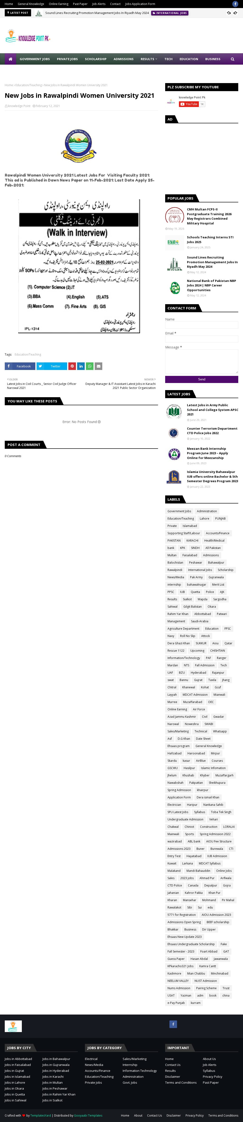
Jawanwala (221, 959)
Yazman (186, 995)
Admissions (211, 555)
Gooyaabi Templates (88, 1115)
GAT (226, 951)
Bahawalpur (216, 563)
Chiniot (189, 827)
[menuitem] (10, 59)
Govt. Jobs (130, 1082)
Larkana (187, 863)
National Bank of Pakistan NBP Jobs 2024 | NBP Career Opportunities (211, 285)
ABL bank (194, 841)
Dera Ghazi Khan (179, 643)
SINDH (195, 548)
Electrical (91, 1059)
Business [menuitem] (212, 59)
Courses (217, 761)
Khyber (205, 775)
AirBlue (201, 761)
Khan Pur (214, 893)
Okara (212, 607)
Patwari (222, 614)
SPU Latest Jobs (178, 812)
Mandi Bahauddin (198, 871)
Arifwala (225, 878)
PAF (208, 658)
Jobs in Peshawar (54, 1088)
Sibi (189, 907)
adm (200, 995)
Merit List (218, 585)
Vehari (213, 819)
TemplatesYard (40, 1115)
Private (172, 526)
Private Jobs (93, 1082)
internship (174, 585)
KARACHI (192, 541)
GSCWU (173, 768)
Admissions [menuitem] (124, 59)
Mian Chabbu (196, 973)
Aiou (215, 643)
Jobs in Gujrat (14, 1071)
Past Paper (80, 4)
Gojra (227, 885)
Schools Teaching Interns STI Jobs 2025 (210, 239)
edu (210, 907)
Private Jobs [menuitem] (67, 59)
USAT (171, 995)
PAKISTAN (174, 541)
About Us (209, 1059)
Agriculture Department (183, 629)
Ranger (221, 658)
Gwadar (218, 717)
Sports (189, 834)
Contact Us (173, 1065)
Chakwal (173, 827)
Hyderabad (198, 673)
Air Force (199, 709)
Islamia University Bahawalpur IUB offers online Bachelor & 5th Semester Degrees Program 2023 (212, 476)
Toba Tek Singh (221, 812)
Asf (170, 739)
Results (172, 599)
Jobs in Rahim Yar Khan (58, 1094)
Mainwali (173, 834)
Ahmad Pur (207, 878)
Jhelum (172, 775)
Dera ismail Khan (208, 797)
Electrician (174, 805)
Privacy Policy (212, 1076)
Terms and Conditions (181, 1082)
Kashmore (174, 973)
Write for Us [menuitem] (19, 70)
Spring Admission (179, 790)
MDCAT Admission (195, 695)
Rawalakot (174, 907)
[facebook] (235, 4)
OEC (211, 702)
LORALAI (229, 827)
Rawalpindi (175, 570)
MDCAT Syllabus (209, 863)
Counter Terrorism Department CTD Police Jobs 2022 (212, 430)
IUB (182, 592)
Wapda (202, 599)
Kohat (205, 687)
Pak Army (196, 577)
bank (171, 548)
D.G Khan (184, 739)
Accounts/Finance (217, 533)
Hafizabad (175, 753)
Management (176, 621)
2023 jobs (187, 878)
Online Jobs (224, 871)
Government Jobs (179, 511)
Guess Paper (176, 959)
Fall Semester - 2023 (181, 951)
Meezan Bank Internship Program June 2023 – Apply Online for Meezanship (207, 453)
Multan (172, 555)
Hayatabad (194, 856)
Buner (200, 849)
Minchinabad (219, 973)
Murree (172, 702)
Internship (130, 1065)
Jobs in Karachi (53, 1076)
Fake (224, 944)
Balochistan (175, 563)
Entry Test (174, 856)
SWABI (209, 724)
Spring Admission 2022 (215, 834)
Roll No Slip (187, 636)
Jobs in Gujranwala (56, 1065)
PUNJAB (220, 518)
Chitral (172, 687)
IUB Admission (217, 856)
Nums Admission (179, 988)
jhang (225, 680)
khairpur (202, 790)
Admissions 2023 (179, 849)
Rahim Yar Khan (178, 614)
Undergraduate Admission (185, 819)
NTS (186, 665)
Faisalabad (189, 555)
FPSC (227, 629)
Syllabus (199, 812)
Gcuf (218, 687)
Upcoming (197, 651)
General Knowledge (31, 4)
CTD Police (175, 885)
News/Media (176, 577)
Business (190, 929)
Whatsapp (220, 731)
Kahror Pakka (194, 893)
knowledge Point (19, 106)
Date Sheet (203, 739)
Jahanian (173, 893)
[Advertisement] (201, 157)
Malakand (174, 871)
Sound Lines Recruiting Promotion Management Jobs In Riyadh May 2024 (97, 13)
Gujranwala (216, 577)
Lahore (204, 518)
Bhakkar (173, 929)
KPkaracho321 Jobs (180, 966)
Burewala (216, 849)
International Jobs (200, 570)
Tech (223, 665)
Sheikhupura (217, 783)
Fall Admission (205, 665)
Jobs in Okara (14, 1088)
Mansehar (189, 900)
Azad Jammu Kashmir (182, 717)
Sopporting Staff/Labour (184, 533)
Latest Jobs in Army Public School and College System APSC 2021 (212, 409)
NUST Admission (206, 981)
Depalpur (210, 885)
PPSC (171, 592)
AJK (222, 592)
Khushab (188, 775)
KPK (182, 548)
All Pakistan (213, 548)
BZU (182, 673)
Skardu (172, 761)
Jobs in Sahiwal (15, 1100)
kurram (196, 1003)
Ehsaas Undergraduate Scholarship (191, 944)
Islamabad (190, 526)
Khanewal (188, 687)
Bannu (184, 680)
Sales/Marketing (178, 731)
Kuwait (172, 863)
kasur (186, 761)
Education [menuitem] (189, 59)
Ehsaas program (179, 746)
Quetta (195, 592)
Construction (208, 827)
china (225, 995)
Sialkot (187, 599)
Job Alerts (98, 4)
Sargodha (219, 599)
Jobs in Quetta (15, 1094)
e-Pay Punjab (176, 1003)
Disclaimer (172, 1076)
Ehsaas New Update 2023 (185, 937)
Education (212, 629)
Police (210, 592)
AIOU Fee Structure (219, 841)
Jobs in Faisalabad (18, 1065)
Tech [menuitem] (168, 59)
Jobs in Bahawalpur (56, 1059)
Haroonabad (196, 753)
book (212, 995)
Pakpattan (196, 783)
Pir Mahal (228, 900)
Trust (226, 988)
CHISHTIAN (217, 651)
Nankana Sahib (213, 805)
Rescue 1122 (176, 651)
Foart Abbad (208, 951)
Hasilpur (189, 768)
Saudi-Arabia (199, 621)
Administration (207, 511)
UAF (170, 673)
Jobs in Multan (52, 1082)
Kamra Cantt (207, 966)
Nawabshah (175, 783)
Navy (171, 636)
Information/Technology (184, 658)
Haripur (192, 805)
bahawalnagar (196, 585)
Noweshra (192, 724)
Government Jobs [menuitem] (35, 59)
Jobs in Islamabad (17, 1076)
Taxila (212, 680)
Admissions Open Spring (184, 922)
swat (171, 680)
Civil (204, 717)
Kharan (172, 900)
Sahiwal (173, 607)
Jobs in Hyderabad (55, 1071)
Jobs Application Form (140, 4)
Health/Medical (214, 541)
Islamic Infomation (213, 768)
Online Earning (58, 4)
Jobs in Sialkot (52, 1100)
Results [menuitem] (147, 59)
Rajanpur (218, 673)
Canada (193, 885)
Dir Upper (209, 929)
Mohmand (209, 900)
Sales (171, 878)
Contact (115, 4)
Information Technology (140, 1071)
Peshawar (195, 563)
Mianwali (219, 695)
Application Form (179, 797)
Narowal (173, 724)
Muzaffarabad (192, 702)
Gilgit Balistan (192, 607)
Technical (201, 731)
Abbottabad (202, 614)
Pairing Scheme (206, 988)
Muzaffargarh (224, 775)
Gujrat (198, 680)
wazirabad (175, 841)
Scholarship (226, 570)
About (138, 1115)
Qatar (228, 643)
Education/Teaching (28, 85)
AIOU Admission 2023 (216, 915)
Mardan (173, 665)
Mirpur (215, 753)
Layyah (172, 695)
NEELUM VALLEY (178, 981)
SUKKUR (201, 643)
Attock (205, 636)
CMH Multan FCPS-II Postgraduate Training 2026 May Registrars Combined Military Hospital (209, 216)
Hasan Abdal (199, 959)
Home (9, 4)
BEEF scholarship (218, 922)
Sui (200, 907)
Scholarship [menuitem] (96, 59)
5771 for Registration (182, 915)
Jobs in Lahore (15, 1082)
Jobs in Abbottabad (18, 1059)
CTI (231, 849)
